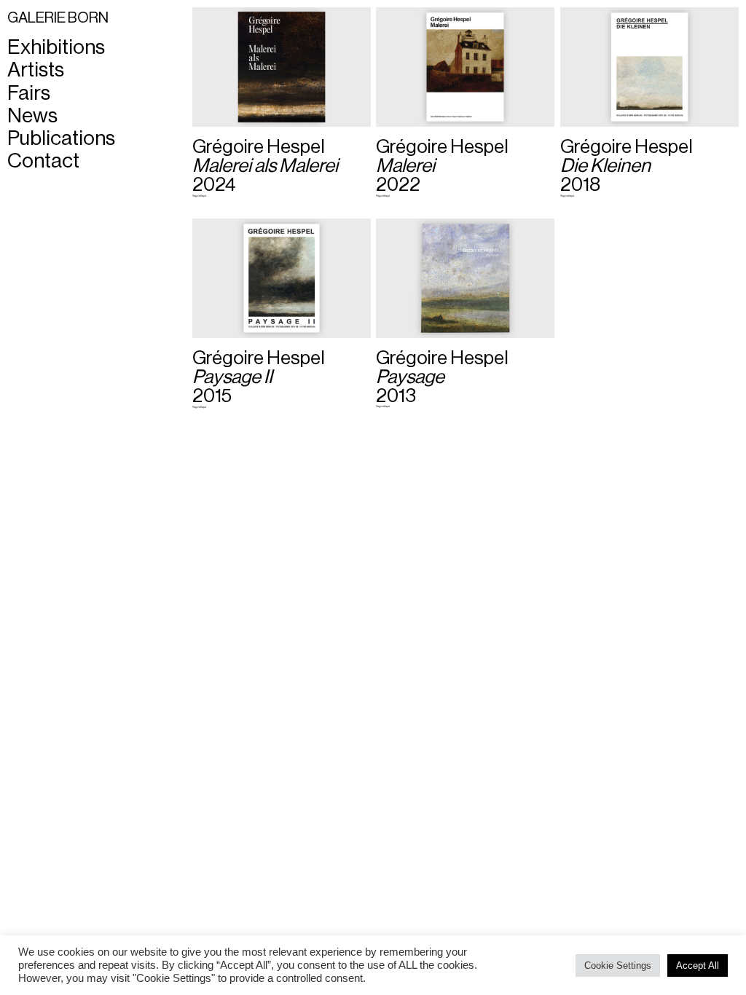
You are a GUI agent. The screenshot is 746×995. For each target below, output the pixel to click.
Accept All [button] (697, 965)
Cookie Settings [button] (617, 965)
